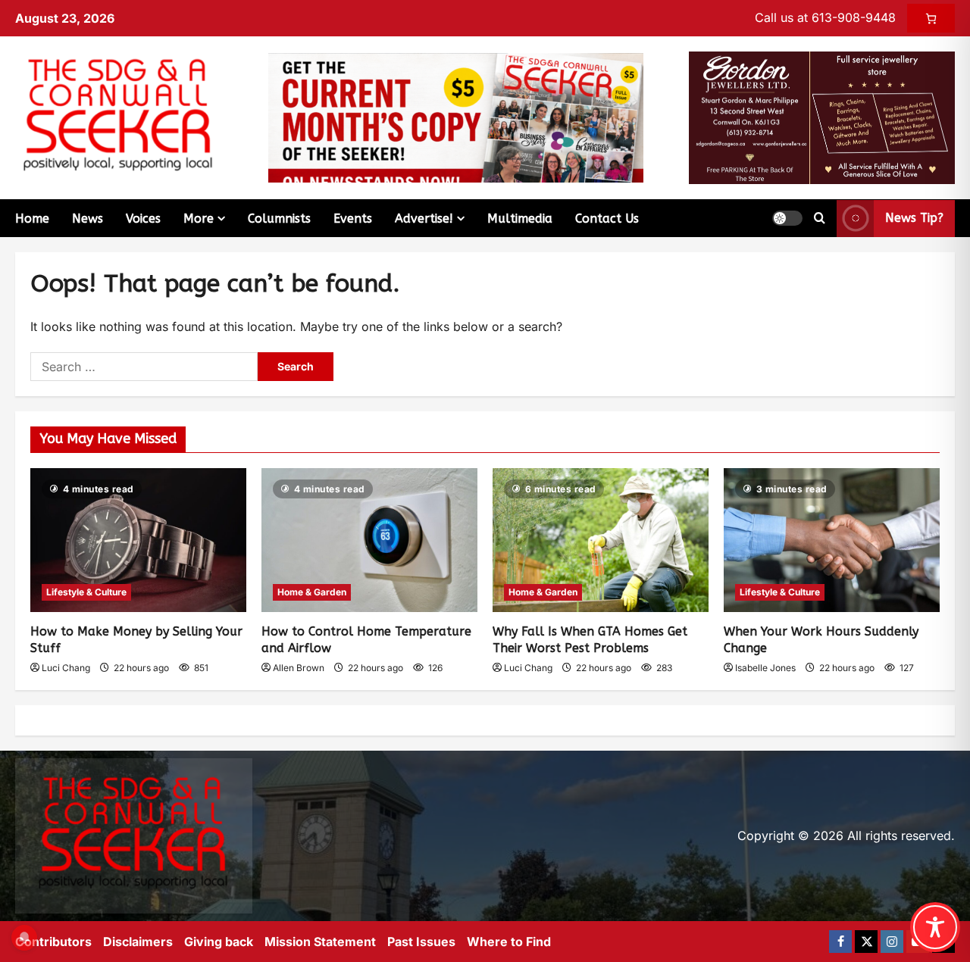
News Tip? (914, 218)
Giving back (218, 941)
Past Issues (421, 941)
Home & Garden (311, 592)
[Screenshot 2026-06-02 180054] (822, 116)
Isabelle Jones (765, 667)
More (198, 218)
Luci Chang (66, 667)
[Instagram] (892, 941)
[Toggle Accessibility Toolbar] (935, 927)
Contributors (53, 941)
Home (32, 218)
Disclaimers (138, 941)
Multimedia (519, 218)
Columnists (279, 218)
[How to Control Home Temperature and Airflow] (369, 540)
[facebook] (840, 941)
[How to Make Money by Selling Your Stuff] (138, 540)
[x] (866, 941)
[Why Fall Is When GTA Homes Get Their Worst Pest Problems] (601, 540)
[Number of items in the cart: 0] (931, 18)
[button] (787, 218)
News (87, 218)
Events (352, 218)
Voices (143, 218)
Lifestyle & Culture (86, 592)
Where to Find (509, 941)
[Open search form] (819, 218)
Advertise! (424, 218)
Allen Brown (298, 667)
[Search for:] (144, 366)
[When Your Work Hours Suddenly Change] (832, 540)
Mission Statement (320, 941)
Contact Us (607, 218)
